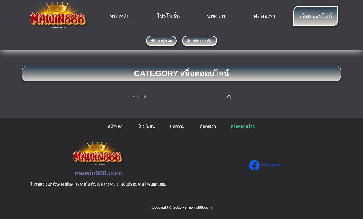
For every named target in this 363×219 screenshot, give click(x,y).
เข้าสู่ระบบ (164, 40)
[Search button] (229, 96)
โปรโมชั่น (168, 16)
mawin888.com (98, 173)
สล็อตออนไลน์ (315, 16)
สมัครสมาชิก (202, 40)
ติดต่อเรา (264, 16)
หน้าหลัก (120, 16)
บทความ (217, 16)
